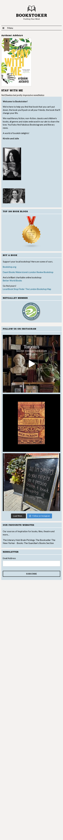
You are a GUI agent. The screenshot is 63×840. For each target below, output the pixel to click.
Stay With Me (12, 90)
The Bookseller (43, 539)
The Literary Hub (11, 539)
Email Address (9, 558)
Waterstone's (22, 272)
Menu (10, 27)
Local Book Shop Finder (14, 289)
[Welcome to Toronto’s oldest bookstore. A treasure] (31, 364)
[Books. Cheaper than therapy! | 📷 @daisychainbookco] (31, 482)
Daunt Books (9, 272)
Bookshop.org (9, 267)
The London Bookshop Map (38, 289)
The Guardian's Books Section (39, 543)
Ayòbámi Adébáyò (12, 35)
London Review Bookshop (41, 272)
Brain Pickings (28, 539)
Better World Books (12, 280)
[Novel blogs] (31, 232)
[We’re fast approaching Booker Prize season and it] (31, 423)
